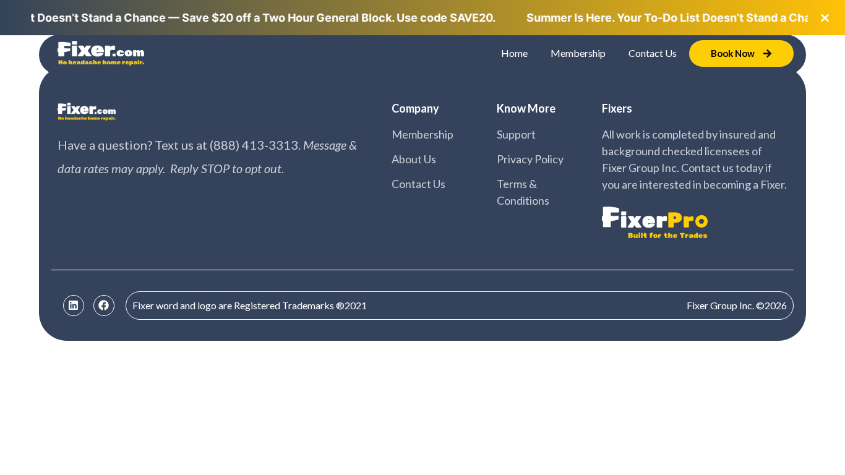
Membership (578, 53)
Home (514, 53)
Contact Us (652, 53)
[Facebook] (103, 305)
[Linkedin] (73, 305)
